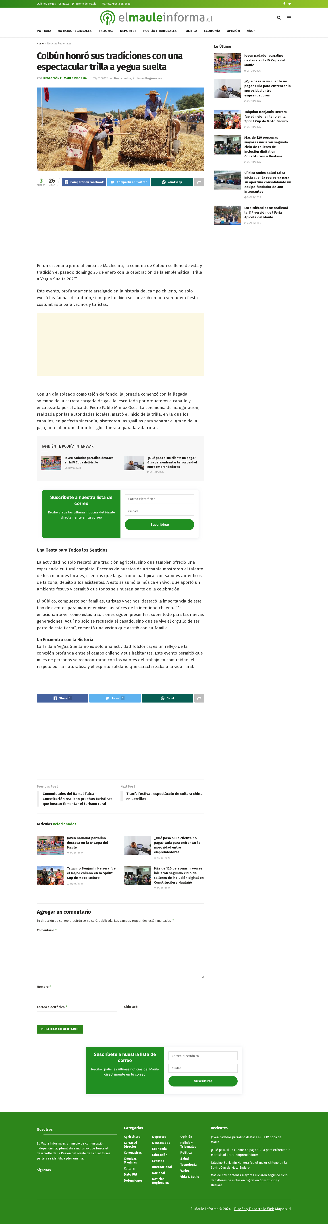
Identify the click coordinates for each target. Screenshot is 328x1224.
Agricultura (132, 1137)
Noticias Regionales (75, 31)
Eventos (158, 1161)
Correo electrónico (52, 1007)
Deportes (128, 31)
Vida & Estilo (189, 1177)
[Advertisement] (120, 225)
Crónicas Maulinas (130, 1160)
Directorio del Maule (84, 3)
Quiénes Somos (46, 3)
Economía (212, 31)
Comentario (47, 930)
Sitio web (131, 1007)
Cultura (129, 1168)
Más (250, 31)
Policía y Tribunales (160, 31)
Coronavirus (133, 1153)
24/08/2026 (253, 197)
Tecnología (188, 1165)
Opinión (233, 31)
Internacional (162, 1167)
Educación (159, 1155)
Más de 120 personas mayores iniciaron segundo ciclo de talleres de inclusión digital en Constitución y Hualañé (266, 147)
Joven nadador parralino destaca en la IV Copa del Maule (87, 842)
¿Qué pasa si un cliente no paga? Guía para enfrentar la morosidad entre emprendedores (172, 462)
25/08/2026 (74, 467)
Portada (44, 31)
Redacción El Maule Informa (65, 78)
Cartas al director (130, 1145)
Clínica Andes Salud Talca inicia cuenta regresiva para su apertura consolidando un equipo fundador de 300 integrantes (267, 182)
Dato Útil (130, 1174)
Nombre (44, 986)
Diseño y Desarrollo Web (254, 1209)
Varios (185, 1171)
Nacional (105, 31)
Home (40, 43)
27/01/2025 (100, 78)
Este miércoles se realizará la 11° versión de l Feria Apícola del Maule (266, 212)
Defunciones (133, 1180)
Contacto (63, 3)
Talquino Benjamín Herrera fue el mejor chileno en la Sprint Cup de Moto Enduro (91, 873)
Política (190, 31)
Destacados (122, 78)
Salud (184, 1159)
